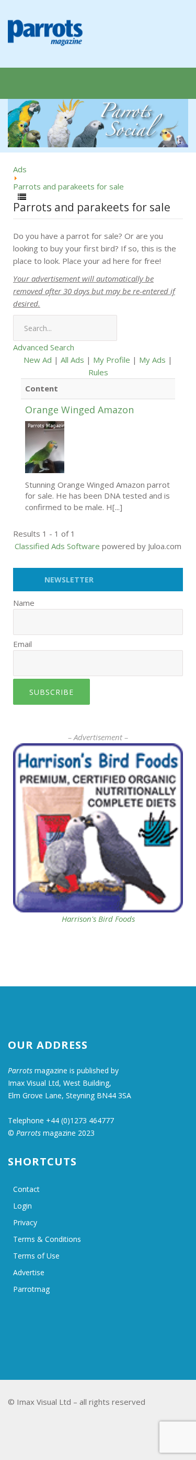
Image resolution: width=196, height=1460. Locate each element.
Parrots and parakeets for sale (68, 186)
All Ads (72, 359)
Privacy (25, 1222)
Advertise (28, 1272)
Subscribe (51, 692)
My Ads (152, 359)
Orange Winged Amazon (79, 409)
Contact (26, 1189)
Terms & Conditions (47, 1239)
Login (22, 1206)
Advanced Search (43, 347)
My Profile (111, 359)
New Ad (38, 359)
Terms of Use (36, 1256)
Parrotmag (31, 1289)
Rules (98, 372)
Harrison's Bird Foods (98, 918)
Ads (20, 169)
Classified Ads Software (57, 546)
